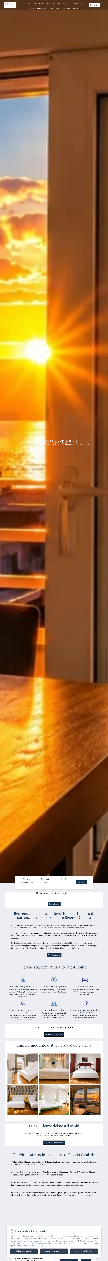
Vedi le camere (54, 955)
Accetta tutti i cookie (84, 1251)
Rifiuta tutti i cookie (24, 1251)
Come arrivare (77, 3)
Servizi (41, 3)
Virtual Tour (60, 8)
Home (28, 3)
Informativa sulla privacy (33, 1246)
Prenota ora (54, 904)
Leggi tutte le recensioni (54, 1142)
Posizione (66, 3)
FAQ (68, 8)
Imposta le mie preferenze (54, 1251)
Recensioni (57, 3)
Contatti (75, 8)
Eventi (51, 8)
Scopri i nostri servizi (54, 1034)
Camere (34, 3)
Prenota (94, 5)
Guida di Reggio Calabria (38, 8)
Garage (48, 3)
